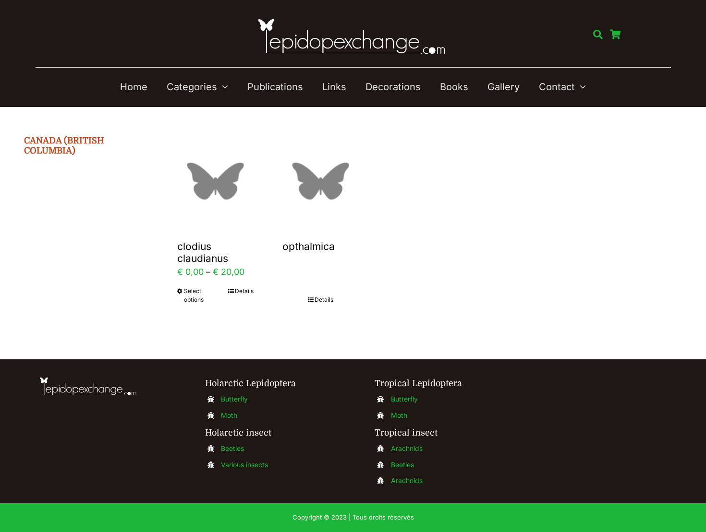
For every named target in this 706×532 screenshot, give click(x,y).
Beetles (232, 448)
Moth (229, 415)
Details (244, 291)
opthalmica (308, 246)
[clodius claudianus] (215, 181)
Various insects (244, 465)
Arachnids (407, 448)
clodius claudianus (202, 252)
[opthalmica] (320, 181)
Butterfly (234, 399)
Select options (194, 295)
